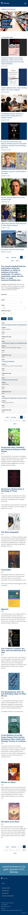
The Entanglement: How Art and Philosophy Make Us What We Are (13, 694)
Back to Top (24, 913)
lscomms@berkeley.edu (11, 280)
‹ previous (14, 258)
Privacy (3, 908)
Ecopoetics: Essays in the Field (9, 379)
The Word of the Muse (10, 821)
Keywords (4, 294)
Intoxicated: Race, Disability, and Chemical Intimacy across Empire (13, 449)
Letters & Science (8, 9)
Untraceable (6, 570)
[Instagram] (8, 881)
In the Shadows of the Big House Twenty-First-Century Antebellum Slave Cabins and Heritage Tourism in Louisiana (13, 738)
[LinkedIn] (5, 881)
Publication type (5, 310)
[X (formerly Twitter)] (2, 881)
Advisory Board (5, 890)
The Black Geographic (10, 532)
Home (3, 883)
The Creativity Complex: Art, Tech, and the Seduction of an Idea (13, 650)
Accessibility (4, 904)
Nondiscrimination (5, 906)
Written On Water (8, 782)
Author (3, 300)
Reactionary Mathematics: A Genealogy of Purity (12, 490)
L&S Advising (5, 893)
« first (8, 258)
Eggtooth (4, 609)
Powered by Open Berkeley (7, 902)
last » (18, 261)
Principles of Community (8, 895)
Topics (3, 305)
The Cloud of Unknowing (8, 361)
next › (13, 261)
